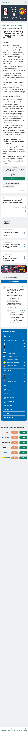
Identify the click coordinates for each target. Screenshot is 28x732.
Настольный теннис (12, 394)
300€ (15, 442)
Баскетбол (9, 417)
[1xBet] (6, 453)
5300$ (15, 432)
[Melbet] (6, 448)
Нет (23, 211)
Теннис (8, 386)
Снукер (8, 390)
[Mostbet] (6, 437)
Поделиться (22, 190)
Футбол (8, 336)
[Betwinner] (6, 458)
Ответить (18, 307)
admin (12, 310)
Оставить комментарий (14, 281)
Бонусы (25, 730)
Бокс (7, 413)
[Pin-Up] (6, 432)
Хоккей (8, 370)
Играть (23, 432)
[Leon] (6, 443)
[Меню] (26, 2)
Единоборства (10, 401)
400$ (15, 447)
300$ (15, 457)
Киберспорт (10, 397)
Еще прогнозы (23, 221)
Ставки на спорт (11, 730)
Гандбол (9, 405)
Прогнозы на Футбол (9, 186)
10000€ (15, 437)
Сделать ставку (14, 178)
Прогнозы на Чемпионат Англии (12, 183)
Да (23, 207)
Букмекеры (3, 730)
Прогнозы (19, 730)
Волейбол (9, 409)
